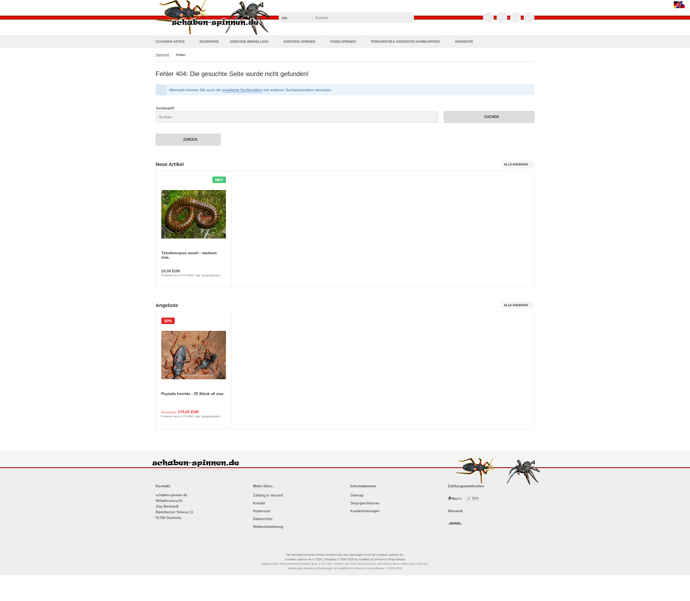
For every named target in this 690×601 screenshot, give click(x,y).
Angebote (464, 42)
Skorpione (209, 42)
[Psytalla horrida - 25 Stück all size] (193, 355)
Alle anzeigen (516, 164)
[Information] (400, 17)
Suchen (489, 117)
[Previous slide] (165, 229)
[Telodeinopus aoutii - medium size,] (193, 214)
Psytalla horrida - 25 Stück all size (192, 393)
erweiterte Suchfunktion (242, 90)
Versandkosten (211, 275)
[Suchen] (408, 17)
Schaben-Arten (170, 42)
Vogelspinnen (343, 42)
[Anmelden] (502, 17)
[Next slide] (524, 229)
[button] (295, 17)
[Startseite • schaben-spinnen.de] (213, 34)
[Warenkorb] (515, 17)
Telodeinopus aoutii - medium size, (188, 255)
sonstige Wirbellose (249, 42)
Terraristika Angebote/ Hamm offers (405, 42)
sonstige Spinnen (299, 42)
